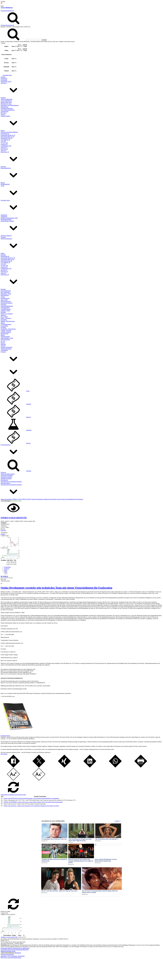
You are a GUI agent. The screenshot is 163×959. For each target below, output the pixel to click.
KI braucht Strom (5, 735)
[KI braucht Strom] (17, 734)
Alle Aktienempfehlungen (8, 110)
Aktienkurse (4, 215)
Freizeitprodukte (5, 307)
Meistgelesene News (6, 104)
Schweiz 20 (4, 147)
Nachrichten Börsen (6, 949)
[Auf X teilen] (39, 767)
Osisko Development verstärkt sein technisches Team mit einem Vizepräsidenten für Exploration (56, 587)
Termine (3, 114)
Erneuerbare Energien (6, 303)
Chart (5, 571)
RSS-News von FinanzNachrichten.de (11, 957)
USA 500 (3, 141)
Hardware (3, 315)
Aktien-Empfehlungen (17, 949)
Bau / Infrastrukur (5, 292)
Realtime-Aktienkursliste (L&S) (9, 218)
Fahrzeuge (3, 304)
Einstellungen (4, 480)
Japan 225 (3, 150)
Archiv (2, 185)
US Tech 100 (4, 143)
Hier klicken (4, 754)
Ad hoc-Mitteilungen (7, 7)
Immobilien (4, 319)
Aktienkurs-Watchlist (6, 477)
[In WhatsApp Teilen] (115, 767)
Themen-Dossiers (5, 116)
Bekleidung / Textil (6, 294)
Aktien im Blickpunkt (6, 99)
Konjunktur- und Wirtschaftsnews (10, 105)
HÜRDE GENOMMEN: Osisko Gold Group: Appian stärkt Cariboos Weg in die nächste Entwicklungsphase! (33, 802)
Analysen (6, 568)
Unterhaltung (4, 350)
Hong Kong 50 (5, 152)
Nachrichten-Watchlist (7, 475)
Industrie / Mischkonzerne (8, 321)
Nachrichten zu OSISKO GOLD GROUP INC (13, 794)
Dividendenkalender (6, 219)
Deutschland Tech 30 (6, 138)
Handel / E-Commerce (7, 313)
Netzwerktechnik (5, 339)
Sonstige (3, 534)
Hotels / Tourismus (6, 318)
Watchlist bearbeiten (6, 478)
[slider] (3, 582)
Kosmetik (3, 327)
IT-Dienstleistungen (6, 324)
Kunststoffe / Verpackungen (8, 329)
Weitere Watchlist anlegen (8, 474)
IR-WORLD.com (10, 696)
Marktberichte (4, 107)
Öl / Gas (3, 341)
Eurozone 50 (4, 144)
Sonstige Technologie (6, 347)
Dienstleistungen (5, 298)
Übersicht (3, 237)
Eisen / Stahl (4, 300)
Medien (3, 182)
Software (3, 345)
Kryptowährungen (6, 444)
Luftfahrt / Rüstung (6, 332)
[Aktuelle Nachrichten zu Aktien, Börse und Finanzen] (7, 10)
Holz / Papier (4, 316)
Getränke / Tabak (5, 310)
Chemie (3, 297)
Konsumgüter (4, 326)
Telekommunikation (6, 348)
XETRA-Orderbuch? (6, 238)
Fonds (27, 391)
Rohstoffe (3, 344)
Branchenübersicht (6, 168)
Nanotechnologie (5, 336)
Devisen (28, 443)
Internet (3, 323)
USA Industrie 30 (5, 139)
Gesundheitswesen (6, 309)
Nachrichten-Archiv (10, 951)
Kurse (5, 570)
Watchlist (28, 471)
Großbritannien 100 (6, 146)
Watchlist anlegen (5, 483)
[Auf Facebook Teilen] (13, 767)
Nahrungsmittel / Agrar (7, 338)
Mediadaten (18, 952)
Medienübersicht (5, 184)
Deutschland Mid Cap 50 (7, 136)
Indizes (2, 130)
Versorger (3, 352)
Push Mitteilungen (5, 501)
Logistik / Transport (6, 330)
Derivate (28, 417)
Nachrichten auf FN (6, 81)
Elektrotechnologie (6, 301)
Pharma (3, 342)
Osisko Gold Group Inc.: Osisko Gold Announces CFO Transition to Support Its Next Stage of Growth (31, 805)
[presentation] (5, 573)
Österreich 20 (4, 149)
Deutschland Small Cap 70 (8, 135)
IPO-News (3, 113)
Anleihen (28, 404)
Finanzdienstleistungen (7, 306)
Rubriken (3, 97)
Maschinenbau (4, 333)
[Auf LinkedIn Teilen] (90, 767)
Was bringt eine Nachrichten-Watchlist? (11, 481)
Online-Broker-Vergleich (7, 221)
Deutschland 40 (5, 133)
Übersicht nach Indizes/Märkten (9, 132)
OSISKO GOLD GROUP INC (9, 937)
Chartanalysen (4, 111)
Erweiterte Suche (7, 75)
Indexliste (3, 254)
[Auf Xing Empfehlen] (64, 767)
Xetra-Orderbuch (13, 948)
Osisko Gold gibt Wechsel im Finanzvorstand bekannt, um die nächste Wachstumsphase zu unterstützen (31, 798)
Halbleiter (3, 312)
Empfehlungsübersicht (7, 108)
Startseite (3, 77)
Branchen (3, 166)
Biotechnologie (5, 295)
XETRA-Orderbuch (6, 235)
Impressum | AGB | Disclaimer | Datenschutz (13, 956)
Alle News (3, 83)
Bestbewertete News (6, 102)
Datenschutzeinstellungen (7, 952)
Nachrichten (4, 78)
